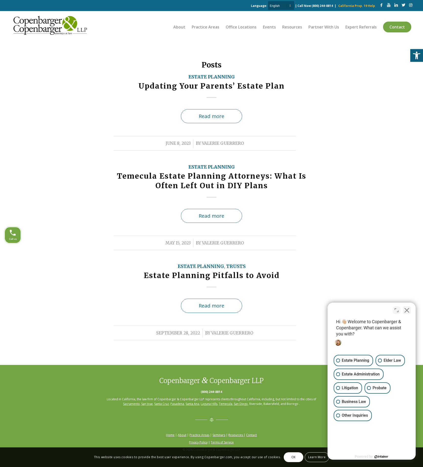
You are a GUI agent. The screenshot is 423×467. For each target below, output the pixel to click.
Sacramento (131, 404)
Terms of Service (222, 442)
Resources (236, 435)
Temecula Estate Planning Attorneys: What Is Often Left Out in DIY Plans (211, 180)
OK (293, 457)
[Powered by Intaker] (381, 456)
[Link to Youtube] (388, 5)
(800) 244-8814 (322, 6)
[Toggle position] (396, 310)
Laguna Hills (209, 404)
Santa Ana (192, 404)
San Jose (147, 404)
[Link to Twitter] (403, 5)
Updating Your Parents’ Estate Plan (212, 86)
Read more (211, 116)
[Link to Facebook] (381, 5)
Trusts (236, 266)
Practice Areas (199, 435)
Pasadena (177, 404)
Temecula (225, 404)
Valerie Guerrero (223, 143)
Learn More (317, 457)
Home (170, 435)
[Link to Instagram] (410, 5)
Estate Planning (211, 77)
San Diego (241, 404)
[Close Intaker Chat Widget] (407, 310)
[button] (416, 55)
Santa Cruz (161, 404)
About (182, 435)
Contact (251, 435)
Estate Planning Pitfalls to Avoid (212, 275)
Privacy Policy (198, 442)
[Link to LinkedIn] (396, 5)
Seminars (218, 435)
